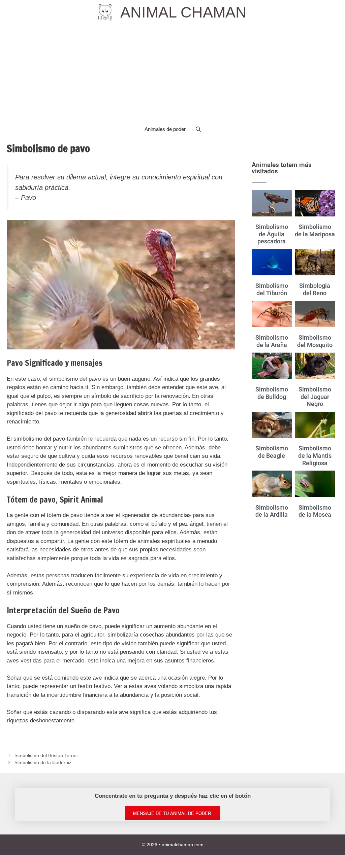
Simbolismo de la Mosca (315, 511)
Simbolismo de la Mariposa (315, 230)
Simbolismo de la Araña (271, 341)
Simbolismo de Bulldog (271, 393)
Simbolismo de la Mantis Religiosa (315, 455)
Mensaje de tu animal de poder (172, 813)
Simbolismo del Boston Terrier (46, 755)
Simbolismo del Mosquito (315, 341)
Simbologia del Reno (314, 289)
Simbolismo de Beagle (271, 452)
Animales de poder (165, 129)
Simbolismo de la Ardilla (271, 511)
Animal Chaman (183, 12)
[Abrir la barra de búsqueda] (198, 129)
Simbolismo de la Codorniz (42, 762)
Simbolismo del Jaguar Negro (315, 396)
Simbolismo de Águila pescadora (271, 234)
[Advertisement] (172, 72)
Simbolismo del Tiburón (271, 289)
